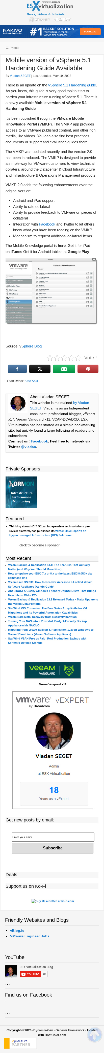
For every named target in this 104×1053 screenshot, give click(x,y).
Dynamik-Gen (43, 1030)
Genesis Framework (70, 1030)
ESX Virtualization (52, 12)
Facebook (47, 224)
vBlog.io (17, 931)
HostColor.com (55, 1035)
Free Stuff (31, 381)
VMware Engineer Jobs (29, 936)
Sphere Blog (31, 346)
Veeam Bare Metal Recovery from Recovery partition (42, 616)
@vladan (28, 447)
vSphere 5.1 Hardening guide (72, 85)
